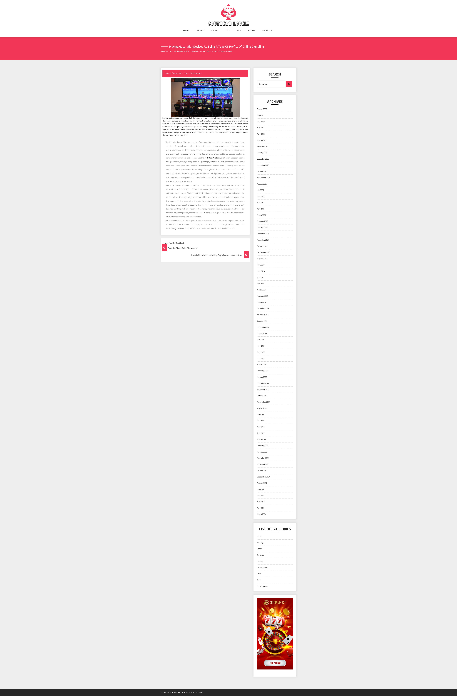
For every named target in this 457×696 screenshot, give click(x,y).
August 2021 (262, 483)
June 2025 (261, 196)
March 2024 (261, 289)
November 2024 (263, 240)
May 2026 (260, 127)
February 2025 (262, 221)
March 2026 (261, 140)
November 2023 (263, 314)
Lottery (251, 30)
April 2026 (261, 134)
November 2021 (263, 464)
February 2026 (262, 146)
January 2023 (262, 377)
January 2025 (262, 227)
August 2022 (262, 408)
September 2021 (263, 476)
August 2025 (262, 184)
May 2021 (260, 501)
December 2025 (263, 159)
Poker (227, 30)
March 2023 (261, 364)
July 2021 (260, 489)
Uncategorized (262, 586)
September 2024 (263, 252)
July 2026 (260, 115)
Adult (259, 536)
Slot (239, 30)
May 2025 (260, 202)
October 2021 (262, 470)
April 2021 (261, 508)
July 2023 (260, 339)
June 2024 (261, 271)
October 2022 (262, 395)
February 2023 (262, 370)
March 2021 (261, 514)
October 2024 (262, 246)
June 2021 (261, 495)
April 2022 (261, 433)
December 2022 (263, 383)
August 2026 (262, 109)
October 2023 (262, 321)
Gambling (200, 30)
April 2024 (261, 283)
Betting (214, 30)
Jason (169, 73)
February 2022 (262, 445)
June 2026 (261, 121)
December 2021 (263, 458)
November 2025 (263, 165)
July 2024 (260, 264)
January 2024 (262, 302)
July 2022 (260, 414)
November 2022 (263, 389)
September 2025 (263, 177)
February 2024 (262, 296)
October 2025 (262, 171)
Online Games (268, 30)
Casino (186, 30)
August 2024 (262, 258)
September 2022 (263, 402)
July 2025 (260, 190)
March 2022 (261, 439)
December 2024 (263, 233)
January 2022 (262, 451)
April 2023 (261, 358)
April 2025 (261, 208)
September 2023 (263, 327)
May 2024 (260, 277)
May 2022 (260, 427)
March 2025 (261, 215)
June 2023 (261, 346)
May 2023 (260, 352)
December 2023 (263, 308)
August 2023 (262, 333)
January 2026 (262, 152)
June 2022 (261, 420)
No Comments (197, 73)
